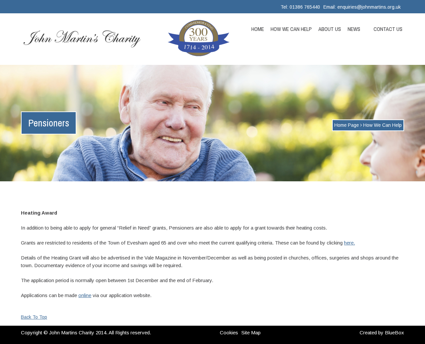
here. (349, 243)
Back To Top (34, 317)
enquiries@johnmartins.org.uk (369, 7)
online (84, 295)
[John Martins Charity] (86, 39)
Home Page (346, 125)
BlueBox (394, 332)
